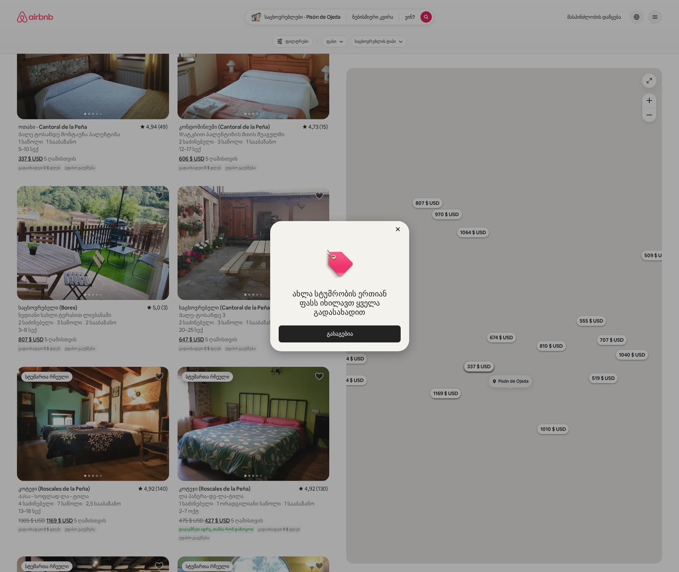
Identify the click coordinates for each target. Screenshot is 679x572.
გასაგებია (339, 333)
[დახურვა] (398, 229)
